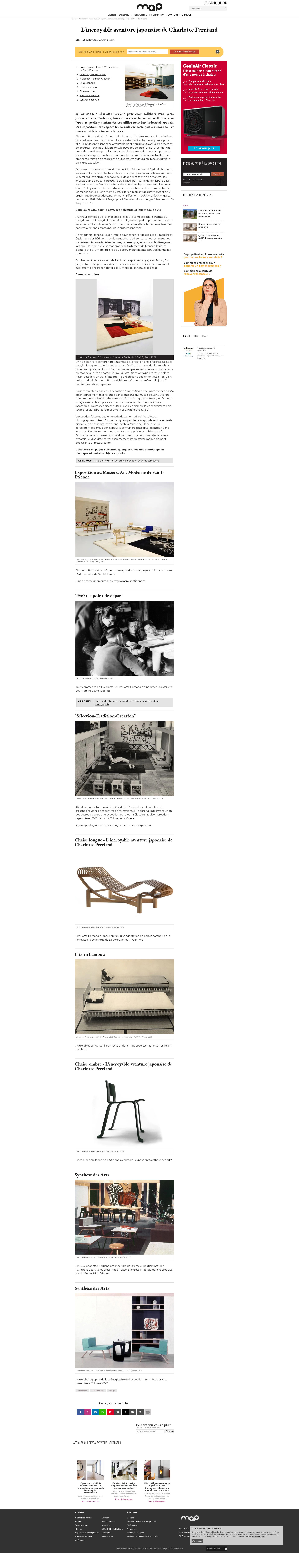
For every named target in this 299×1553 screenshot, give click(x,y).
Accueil (74, 19)
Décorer (105, 1518)
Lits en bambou (88, 87)
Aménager (83, 19)
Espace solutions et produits (87, 1533)
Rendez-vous (107, 1536)
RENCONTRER (141, 15)
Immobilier (106, 1525)
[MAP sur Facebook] (206, 3)
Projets (78, 1521)
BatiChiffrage (159, 1548)
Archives (186, 183)
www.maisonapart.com (188, 1532)
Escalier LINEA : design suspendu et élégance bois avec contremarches (124, 1485)
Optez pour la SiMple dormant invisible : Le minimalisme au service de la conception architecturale (91, 1488)
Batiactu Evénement (174, 1548)
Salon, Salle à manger (96, 19)
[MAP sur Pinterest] (220, 3)
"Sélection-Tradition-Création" (95, 78)
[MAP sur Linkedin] (215, 3)
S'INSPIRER (125, 15)
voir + (185, 205)
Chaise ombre (87, 91)
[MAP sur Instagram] (211, 3)
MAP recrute (132, 1525)
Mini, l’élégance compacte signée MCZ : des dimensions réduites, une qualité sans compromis (157, 1487)
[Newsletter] (225, 3)
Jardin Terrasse (108, 1521)
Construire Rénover (83, 1536)
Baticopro (106, 1533)
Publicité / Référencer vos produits (141, 1521)
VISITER (112, 15)
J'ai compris (197, 1541)
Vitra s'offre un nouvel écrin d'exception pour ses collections (127, 460)
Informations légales (135, 1533)
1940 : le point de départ (93, 74)
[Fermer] (218, 52)
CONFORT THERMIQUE (179, 15)
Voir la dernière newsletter (193, 180)
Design (112, 1390)
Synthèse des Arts (89, 95)
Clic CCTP (147, 1548)
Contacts (131, 1518)
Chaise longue (87, 83)
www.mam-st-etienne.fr (130, 581)
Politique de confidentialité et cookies (143, 1536)
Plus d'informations (90, 1501)
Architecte (82, 1390)
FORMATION (158, 15)
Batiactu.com (136, 1548)
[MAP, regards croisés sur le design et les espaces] (149, 7)
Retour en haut (213, 1548)
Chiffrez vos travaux (83, 1518)
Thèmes (78, 1529)
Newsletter (131, 1529)
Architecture (98, 1390)
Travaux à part (81, 1525)
